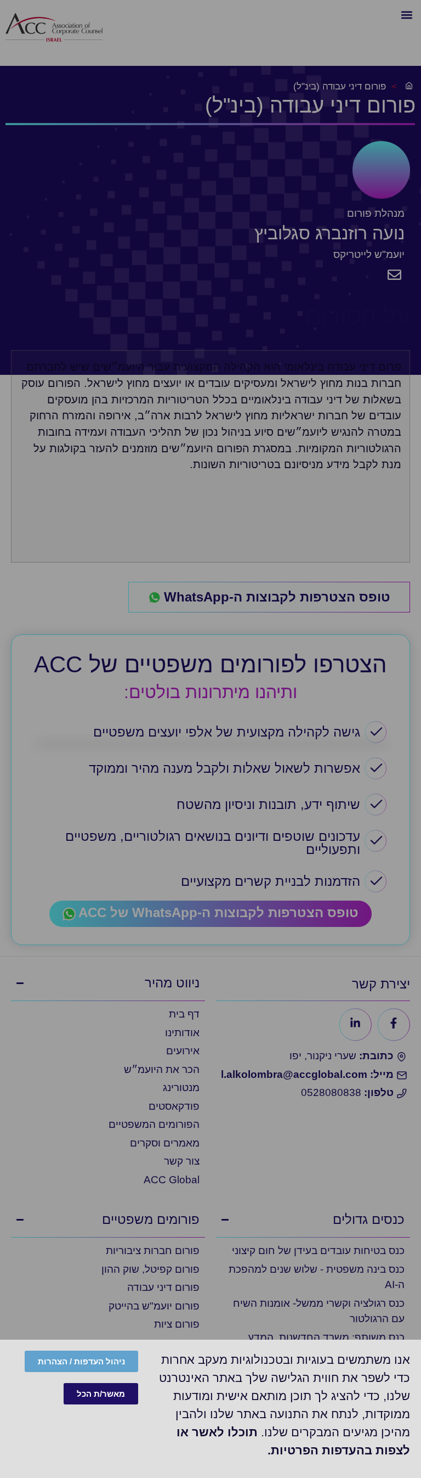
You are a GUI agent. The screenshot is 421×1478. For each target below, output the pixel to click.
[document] (210, 739)
